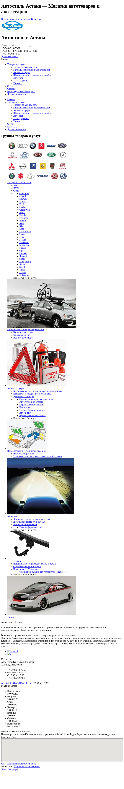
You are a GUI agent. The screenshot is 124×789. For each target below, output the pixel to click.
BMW (16, 188)
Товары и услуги (16, 64)
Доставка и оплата (16, 94)
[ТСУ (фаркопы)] (28, 558)
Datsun (22, 201)
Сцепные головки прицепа (27, 566)
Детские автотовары (23, 396)
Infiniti (22, 220)
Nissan (22, 248)
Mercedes (24, 242)
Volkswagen (25, 275)
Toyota (22, 272)
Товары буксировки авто (32, 410)
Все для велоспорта (23, 337)
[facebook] (12, 651)
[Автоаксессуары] (37, 385)
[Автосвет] (40, 513)
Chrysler (23, 196)
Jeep (21, 223)
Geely (22, 207)
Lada (21, 229)
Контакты (12, 126)
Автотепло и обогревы (31, 402)
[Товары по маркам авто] (37, 179)
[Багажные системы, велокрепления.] (41, 326)
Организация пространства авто (36, 399)
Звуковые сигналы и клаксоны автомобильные (37, 456)
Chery (16, 190)
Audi (15, 185)
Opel (21, 250)
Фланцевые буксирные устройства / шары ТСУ (43, 572)
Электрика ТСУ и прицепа (27, 569)
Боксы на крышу (22, 335)
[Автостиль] (12, 30)
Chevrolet (24, 193)
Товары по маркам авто (25, 67)
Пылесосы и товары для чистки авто (32, 393)
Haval (22, 212)
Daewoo (23, 199)
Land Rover (25, 231)
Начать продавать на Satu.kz (16, 19)
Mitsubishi (24, 245)
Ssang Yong (25, 261)
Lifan (21, 237)
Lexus (22, 234)
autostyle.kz (7, 683)
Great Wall (24, 209)
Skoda (22, 258)
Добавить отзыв (9, 56)
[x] (9, 654)
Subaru (22, 264)
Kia (21, 226)
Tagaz (22, 269)
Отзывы (11, 88)
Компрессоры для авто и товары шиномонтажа (37, 391)
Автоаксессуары (21, 72)
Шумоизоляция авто (23, 453)
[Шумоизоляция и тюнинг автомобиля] (27, 448)
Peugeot (23, 253)
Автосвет (18, 78)
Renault (23, 256)
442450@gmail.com (22, 683)
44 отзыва (36, 19)
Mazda (22, 239)
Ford (21, 204)
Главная (11, 99)
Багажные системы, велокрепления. (31, 69)
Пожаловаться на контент (27, 766)
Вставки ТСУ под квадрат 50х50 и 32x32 (34, 563)
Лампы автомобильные (25, 524)
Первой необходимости (31, 404)
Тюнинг (17, 83)
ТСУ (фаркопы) (21, 80)
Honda (22, 215)
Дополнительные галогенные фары (31, 519)
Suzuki (22, 267)
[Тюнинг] (41, 614)
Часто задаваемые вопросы (21, 91)
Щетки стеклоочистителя (32, 415)
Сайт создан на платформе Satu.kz (18, 763)
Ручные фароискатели (30, 527)
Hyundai (23, 218)
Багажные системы (23, 332)
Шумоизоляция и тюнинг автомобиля (32, 75)
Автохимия (25, 412)
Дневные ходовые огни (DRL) (29, 521)
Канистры (24, 407)
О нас (10, 86)
